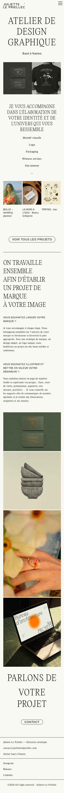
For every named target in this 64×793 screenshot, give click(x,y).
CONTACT (32, 722)
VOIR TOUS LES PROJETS (32, 239)
